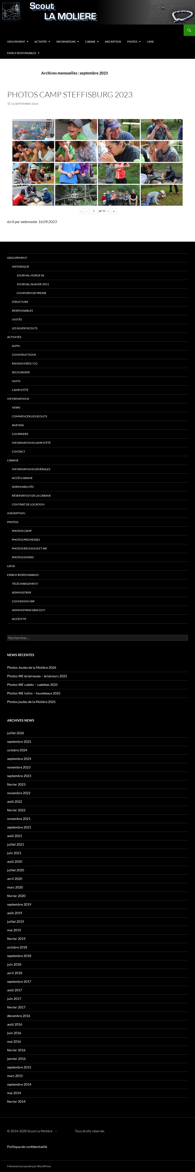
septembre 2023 (19, 776)
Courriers (20, 434)
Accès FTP (19, 619)
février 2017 (16, 1007)
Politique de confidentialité (27, 1147)
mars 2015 (15, 1076)
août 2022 (14, 801)
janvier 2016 (16, 1059)
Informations (66, 41)
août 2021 (14, 836)
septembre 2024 (19, 759)
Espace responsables (21, 53)
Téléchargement (25, 583)
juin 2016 (14, 1033)
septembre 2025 (19, 741)
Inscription (113, 41)
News (16, 407)
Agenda (18, 425)
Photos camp (22, 531)
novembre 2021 (18, 819)
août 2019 (14, 913)
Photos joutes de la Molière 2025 (31, 702)
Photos (132, 41)
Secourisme (21, 372)
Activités (40, 41)
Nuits (16, 381)
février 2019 (16, 939)
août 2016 (14, 1024)
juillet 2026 (15, 733)
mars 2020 (15, 887)
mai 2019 (14, 930)
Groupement (16, 41)
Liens (150, 41)
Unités (17, 319)
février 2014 (16, 1101)
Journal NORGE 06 (30, 275)
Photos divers (23, 557)
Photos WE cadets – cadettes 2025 (32, 685)
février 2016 (16, 1050)
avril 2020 (14, 879)
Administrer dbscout (28, 610)
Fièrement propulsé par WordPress (29, 1166)
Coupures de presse (31, 293)
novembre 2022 (18, 793)
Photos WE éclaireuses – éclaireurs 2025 (37, 676)
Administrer (21, 592)
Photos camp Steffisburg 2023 (70, 94)
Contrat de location (28, 504)
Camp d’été (20, 390)
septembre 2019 (19, 904)
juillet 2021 (15, 844)
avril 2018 (14, 973)
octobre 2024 (17, 750)
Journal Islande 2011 (33, 284)
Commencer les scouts (29, 416)
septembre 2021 (19, 827)
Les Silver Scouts (24, 328)
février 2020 (16, 896)
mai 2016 (14, 1041)
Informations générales (31, 469)
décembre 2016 (18, 1016)
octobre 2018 (17, 947)
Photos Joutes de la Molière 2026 (31, 667)
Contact (18, 451)
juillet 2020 (15, 870)
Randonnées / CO (25, 363)
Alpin (16, 346)
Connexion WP (23, 601)
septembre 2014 (19, 1084)
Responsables (22, 310)
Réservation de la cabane (31, 495)
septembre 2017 (19, 981)
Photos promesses (26, 539)
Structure (20, 302)
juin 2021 (14, 853)
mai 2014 (14, 1093)
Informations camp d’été (31, 442)
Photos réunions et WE (29, 548)
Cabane (90, 41)
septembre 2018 (19, 956)
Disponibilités (23, 487)
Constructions (24, 354)
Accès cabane (22, 478)
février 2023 (16, 784)
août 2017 (14, 990)
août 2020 (14, 861)
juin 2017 (14, 999)
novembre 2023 (18, 767)
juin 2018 (14, 964)
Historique (20, 266)
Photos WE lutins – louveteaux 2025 (33, 693)
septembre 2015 (19, 1067)
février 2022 (16, 810)
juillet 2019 (15, 921)
